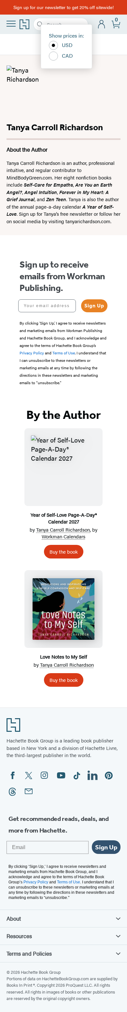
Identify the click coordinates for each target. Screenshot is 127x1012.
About (14, 918)
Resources (19, 936)
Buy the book (63, 551)
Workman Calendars (63, 536)
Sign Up (94, 306)
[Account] (101, 24)
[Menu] (11, 24)
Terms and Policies (29, 953)
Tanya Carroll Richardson (63, 529)
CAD (67, 55)
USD (67, 45)
